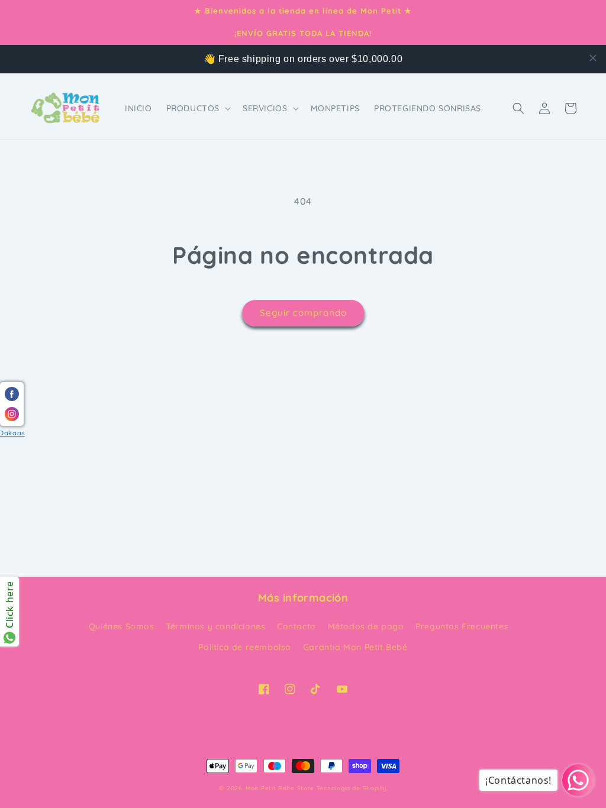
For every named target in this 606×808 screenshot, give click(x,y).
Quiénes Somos (121, 626)
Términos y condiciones (215, 626)
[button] (197, 108)
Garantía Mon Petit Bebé (355, 647)
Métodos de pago (366, 626)
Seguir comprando (303, 312)
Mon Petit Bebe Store (280, 788)
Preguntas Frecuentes (461, 626)
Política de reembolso (244, 647)
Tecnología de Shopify (352, 788)
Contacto (296, 626)
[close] (593, 58)
